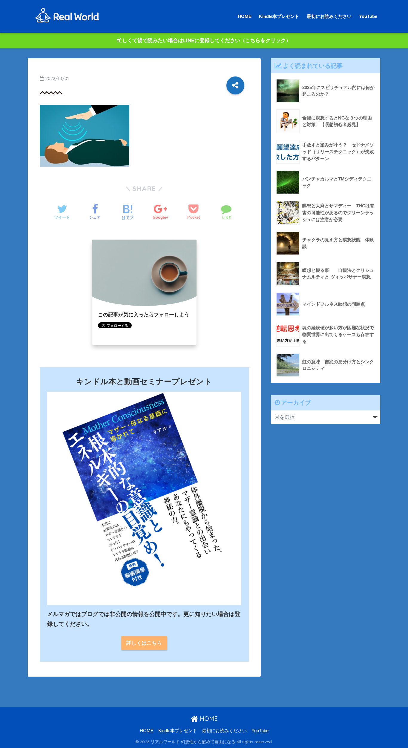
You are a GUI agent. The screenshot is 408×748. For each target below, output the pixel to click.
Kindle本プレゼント (279, 16)
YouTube (368, 16)
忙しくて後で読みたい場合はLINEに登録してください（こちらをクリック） (204, 40)
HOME (244, 16)
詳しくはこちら (144, 643)
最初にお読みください (329, 16)
